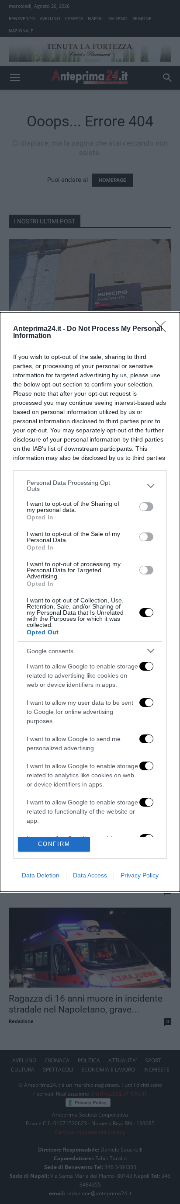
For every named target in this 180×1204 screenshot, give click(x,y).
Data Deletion (40, 875)
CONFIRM (54, 844)
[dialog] (90, 601)
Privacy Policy (140, 875)
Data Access (90, 875)
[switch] (146, 506)
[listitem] (90, 486)
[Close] (163, 329)
